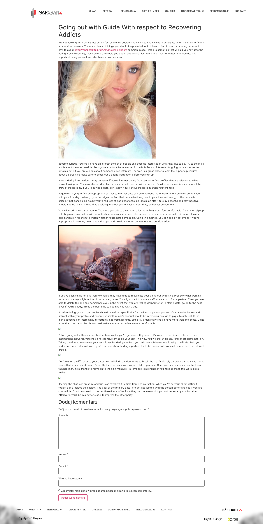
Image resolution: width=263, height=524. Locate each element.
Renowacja (128, 11)
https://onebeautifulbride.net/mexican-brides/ (100, 49)
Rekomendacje (219, 11)
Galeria (170, 11)
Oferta (107, 11)
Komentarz (64, 415)
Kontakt (240, 11)
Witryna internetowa (70, 478)
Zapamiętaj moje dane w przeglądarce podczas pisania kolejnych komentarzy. (106, 491)
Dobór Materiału (192, 11)
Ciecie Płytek (150, 11)
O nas (92, 11)
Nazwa (63, 454)
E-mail (63, 466)
